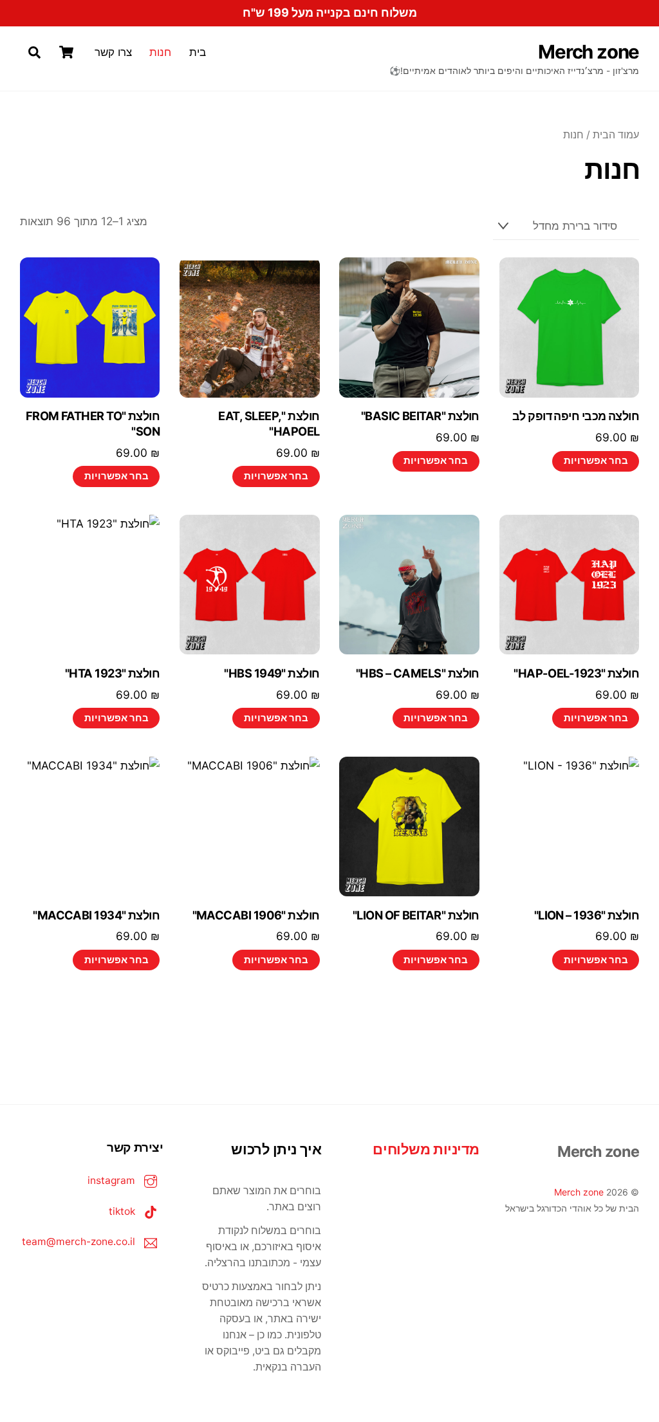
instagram (113, 1180)
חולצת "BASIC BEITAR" (420, 416)
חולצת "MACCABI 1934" (96, 915)
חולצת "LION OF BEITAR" (416, 915)
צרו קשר (113, 52)
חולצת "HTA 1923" (112, 673)
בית (197, 52)
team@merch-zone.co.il (80, 1241)
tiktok (123, 1211)
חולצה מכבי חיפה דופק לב (575, 416)
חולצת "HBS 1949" (271, 673)
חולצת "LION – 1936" (587, 915)
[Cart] (66, 52)
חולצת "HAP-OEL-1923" (576, 673)
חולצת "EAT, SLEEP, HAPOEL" (268, 423)
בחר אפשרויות (596, 460)
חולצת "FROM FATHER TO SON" (93, 423)
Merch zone (579, 1192)
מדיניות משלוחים (426, 1149)
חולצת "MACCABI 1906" (256, 915)
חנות (160, 52)
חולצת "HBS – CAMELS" (417, 673)
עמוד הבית (616, 135)
